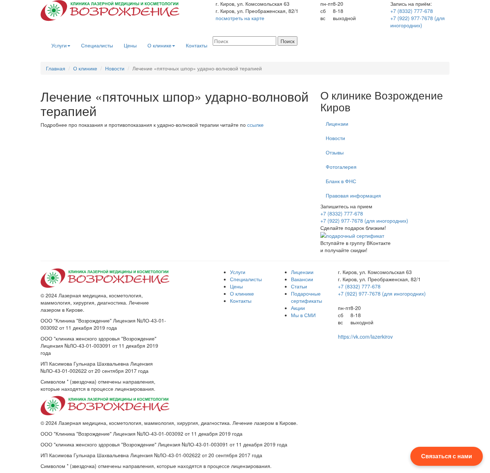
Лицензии (337, 123)
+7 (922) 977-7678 (417, 21)
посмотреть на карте (240, 18)
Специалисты (97, 45)
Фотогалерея (341, 166)
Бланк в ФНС (341, 181)
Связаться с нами (446, 456)
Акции (298, 307)
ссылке (255, 124)
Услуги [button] (59, 45)
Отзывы (335, 152)
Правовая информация (353, 195)
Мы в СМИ (303, 315)
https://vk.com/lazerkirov (365, 336)
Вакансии (302, 279)
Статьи (299, 286)
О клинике (85, 68)
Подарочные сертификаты (306, 297)
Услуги (237, 271)
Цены (130, 45)
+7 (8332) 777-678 (411, 10)
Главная (55, 68)
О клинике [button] (159, 45)
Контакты (196, 45)
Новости (114, 68)
